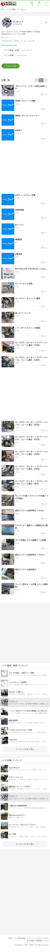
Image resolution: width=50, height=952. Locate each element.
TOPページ (12, 938)
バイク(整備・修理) (11, 50)
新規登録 (21, 938)
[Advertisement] (25, 167)
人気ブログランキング (8, 4)
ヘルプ (46, 941)
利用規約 (39, 941)
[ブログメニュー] (46, 23)
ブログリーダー (42, 938)
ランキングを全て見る (25, 749)
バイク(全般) (9, 55)
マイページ (30, 938)
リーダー (32, 5)
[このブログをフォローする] (11, 65)
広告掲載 (30, 941)
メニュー (46, 5)
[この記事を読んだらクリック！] (43, 94)
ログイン (39, 5)
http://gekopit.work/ (9, 45)
